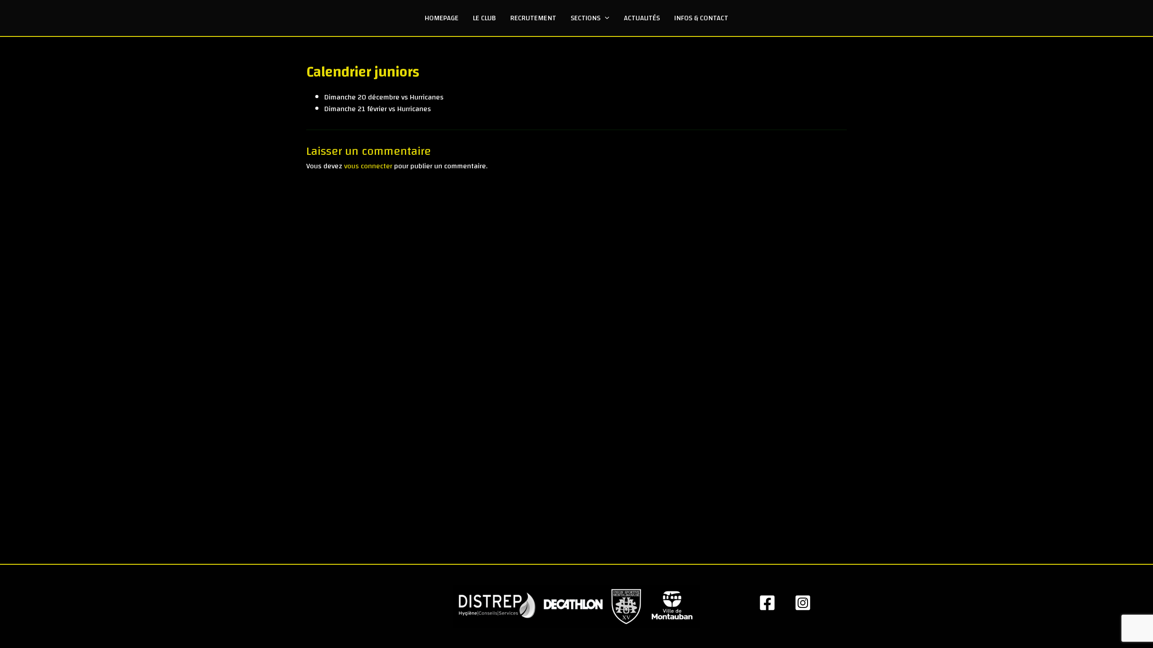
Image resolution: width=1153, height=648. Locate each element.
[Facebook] (767, 603)
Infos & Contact (701, 18)
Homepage (441, 18)
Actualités (642, 18)
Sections (585, 18)
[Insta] (803, 603)
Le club (484, 18)
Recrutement (533, 18)
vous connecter (368, 166)
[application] (604, 18)
